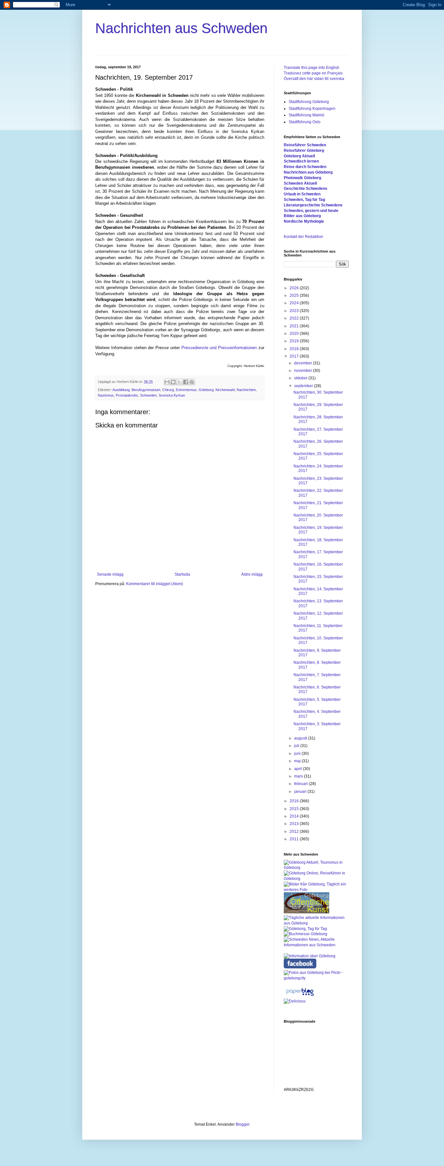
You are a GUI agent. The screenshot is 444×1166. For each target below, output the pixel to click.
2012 (295, 831)
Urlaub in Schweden (302, 194)
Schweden (148, 395)
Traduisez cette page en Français (313, 73)
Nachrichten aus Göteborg (308, 172)
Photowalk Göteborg (302, 178)
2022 (295, 318)
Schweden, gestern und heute (311, 210)
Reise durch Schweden (305, 166)
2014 (295, 816)
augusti (301, 738)
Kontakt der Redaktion (303, 236)
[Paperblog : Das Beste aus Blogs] (300, 996)
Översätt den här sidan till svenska (314, 78)
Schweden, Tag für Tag (304, 199)
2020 (295, 333)
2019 (295, 341)
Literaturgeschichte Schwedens (313, 205)
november (303, 370)
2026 (295, 288)
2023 (295, 310)
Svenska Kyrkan (172, 395)
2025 (295, 295)
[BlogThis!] (173, 382)
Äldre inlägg (252, 574)
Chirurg (168, 390)
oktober (301, 378)
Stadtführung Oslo (304, 122)
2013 (295, 823)
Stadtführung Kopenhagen (312, 108)
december (303, 363)
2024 (295, 303)
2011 (295, 839)
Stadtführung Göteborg (309, 101)
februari (301, 783)
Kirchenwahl (225, 390)
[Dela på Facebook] (185, 382)
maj (298, 761)
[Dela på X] (179, 382)
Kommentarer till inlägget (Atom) (154, 584)
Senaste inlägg (110, 574)
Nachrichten (246, 390)
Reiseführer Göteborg (304, 150)
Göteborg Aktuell (299, 156)
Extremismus (186, 390)
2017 (295, 356)
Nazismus (106, 395)
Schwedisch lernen (301, 161)
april (298, 768)
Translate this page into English (311, 67)
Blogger (242, 1124)
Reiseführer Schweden (305, 145)
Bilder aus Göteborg (302, 216)
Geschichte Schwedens (305, 188)
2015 (295, 808)
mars (299, 776)
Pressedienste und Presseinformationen (219, 347)
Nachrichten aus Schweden (181, 28)
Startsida (182, 574)
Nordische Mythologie (304, 221)
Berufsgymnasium (146, 390)
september (304, 386)
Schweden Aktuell (300, 183)
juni (298, 753)
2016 (295, 801)
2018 (295, 349)
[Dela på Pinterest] (192, 382)
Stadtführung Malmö (306, 115)
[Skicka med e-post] (167, 382)
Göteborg (206, 390)
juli (297, 745)
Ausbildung (121, 390)
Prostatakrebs (127, 395)
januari (300, 791)
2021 (295, 326)
